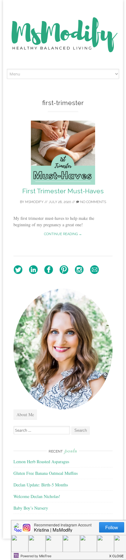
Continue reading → (63, 234)
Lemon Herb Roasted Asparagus (41, 461)
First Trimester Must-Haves (63, 191)
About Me (25, 414)
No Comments (92, 202)
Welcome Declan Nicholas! (36, 496)
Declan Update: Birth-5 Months (40, 485)
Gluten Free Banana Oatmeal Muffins (45, 473)
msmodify (34, 202)
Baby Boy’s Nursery (30, 508)
